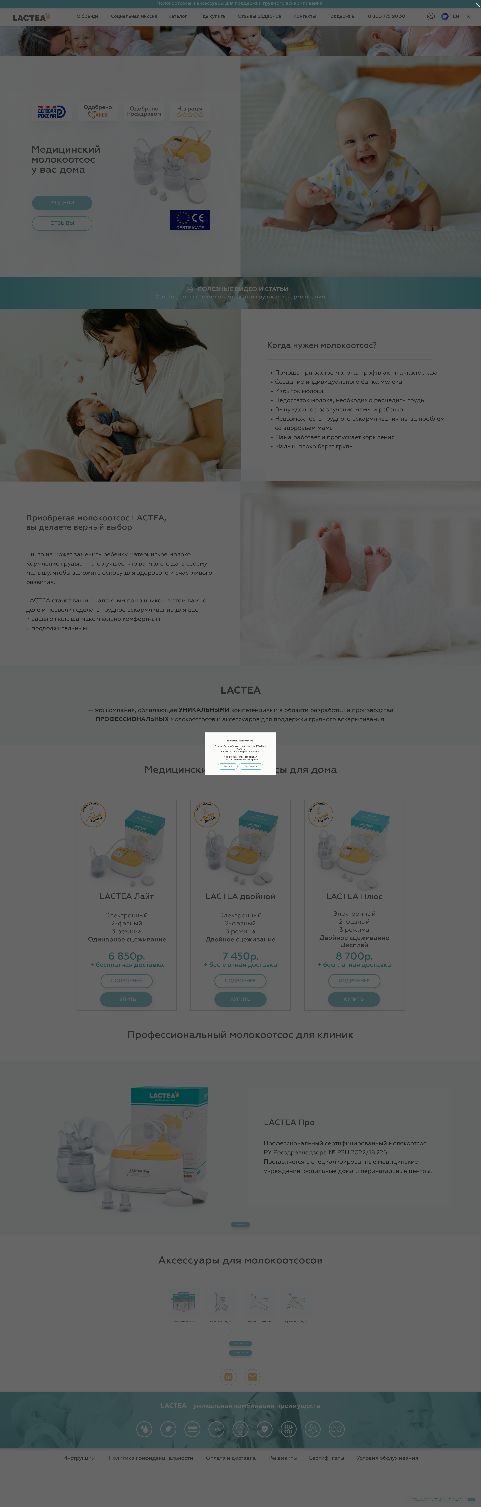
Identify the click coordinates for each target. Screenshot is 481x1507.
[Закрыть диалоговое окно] (477, 4)
